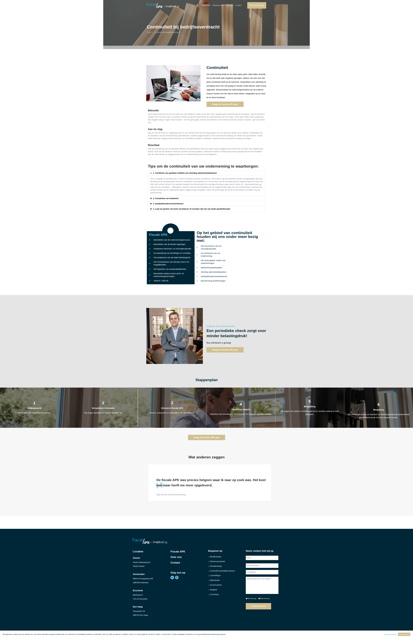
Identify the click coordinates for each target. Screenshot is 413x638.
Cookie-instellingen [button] (390, 634)
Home (149, 32)
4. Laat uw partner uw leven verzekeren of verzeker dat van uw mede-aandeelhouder (191, 209)
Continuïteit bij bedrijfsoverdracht (222, 571)
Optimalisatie (215, 580)
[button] (206, 173)
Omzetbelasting (216, 566)
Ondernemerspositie (217, 561)
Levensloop (214, 594)
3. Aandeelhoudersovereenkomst (168, 204)
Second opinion (216, 585)
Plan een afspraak (256, 5)
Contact (238, 5)
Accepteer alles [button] (404, 634)
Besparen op (218, 5)
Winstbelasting (215, 557)
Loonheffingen (215, 575)
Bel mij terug (252, 598)
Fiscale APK (206, 5)
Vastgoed (213, 590)
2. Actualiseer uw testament (165, 198)
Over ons (229, 5)
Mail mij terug (264, 598)
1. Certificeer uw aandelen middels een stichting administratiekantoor (185, 173)
